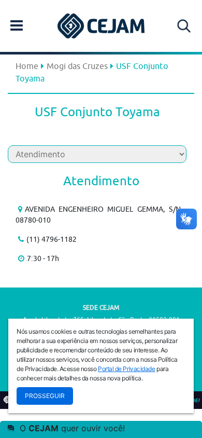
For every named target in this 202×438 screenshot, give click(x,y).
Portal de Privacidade (126, 369)
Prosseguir (45, 396)
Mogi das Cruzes (77, 66)
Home (27, 66)
